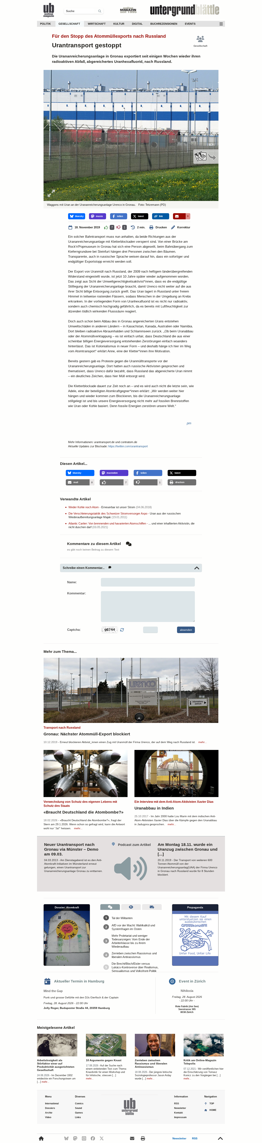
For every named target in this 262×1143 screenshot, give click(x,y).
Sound (78, 1108)
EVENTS (190, 23)
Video (48, 1117)
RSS (194, 1138)
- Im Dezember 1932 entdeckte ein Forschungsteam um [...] (56, 1078)
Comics (79, 1103)
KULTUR (118, 23)
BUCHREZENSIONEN (163, 23)
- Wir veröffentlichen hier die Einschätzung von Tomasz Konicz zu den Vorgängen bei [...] (203, 1072)
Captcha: (74, 630)
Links (78, 1117)
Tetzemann (152, 204)
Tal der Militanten (122, 918)
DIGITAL (137, 23)
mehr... (202, 742)
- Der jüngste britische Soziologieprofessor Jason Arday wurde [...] (153, 1075)
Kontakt (178, 1112)
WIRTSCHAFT (97, 23)
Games (79, 1112)
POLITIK (45, 23)
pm (189, 423)
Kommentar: (76, 593)
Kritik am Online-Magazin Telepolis (200, 1062)
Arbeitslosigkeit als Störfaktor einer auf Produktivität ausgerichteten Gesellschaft (55, 1065)
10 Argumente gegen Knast (103, 1060)
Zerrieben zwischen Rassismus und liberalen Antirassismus (134, 955)
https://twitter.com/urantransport (128, 446)
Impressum (180, 1117)
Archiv (48, 1112)
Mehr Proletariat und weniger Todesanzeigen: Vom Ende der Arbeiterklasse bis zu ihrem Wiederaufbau (131, 941)
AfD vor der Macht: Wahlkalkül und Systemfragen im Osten (133, 927)
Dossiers (50, 1108)
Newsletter (179, 1138)
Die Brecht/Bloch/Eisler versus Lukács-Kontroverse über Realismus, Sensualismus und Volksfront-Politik (135, 967)
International (52, 1103)
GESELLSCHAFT (69, 23)
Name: (72, 582)
